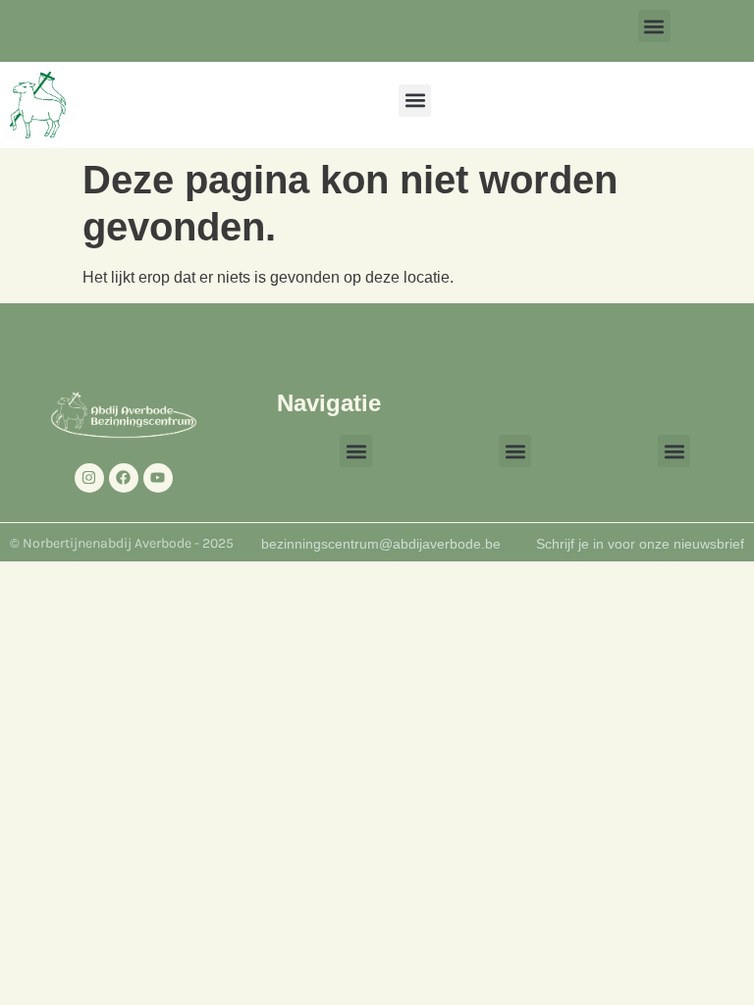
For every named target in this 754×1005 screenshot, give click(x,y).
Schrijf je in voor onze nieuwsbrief (640, 544)
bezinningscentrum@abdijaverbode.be (381, 544)
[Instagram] (89, 478)
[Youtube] (158, 478)
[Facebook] (123, 478)
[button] (654, 26)
